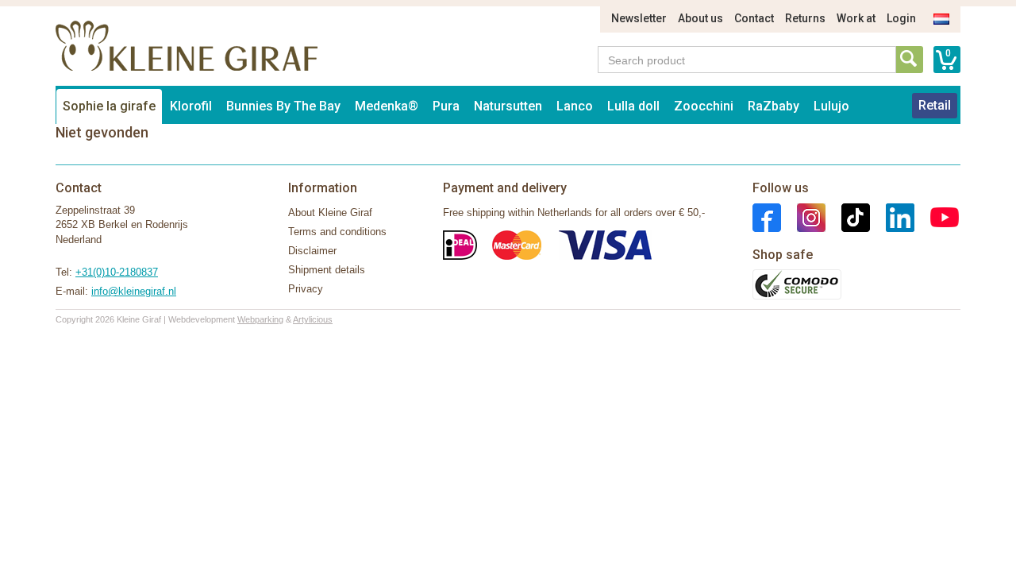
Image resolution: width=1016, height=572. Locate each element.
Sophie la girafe (109, 106)
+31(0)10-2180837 (116, 272)
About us (700, 18)
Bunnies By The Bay (283, 106)
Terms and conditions (337, 232)
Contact (754, 18)
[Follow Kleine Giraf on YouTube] (936, 216)
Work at (856, 18)
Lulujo (831, 106)
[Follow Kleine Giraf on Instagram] (803, 216)
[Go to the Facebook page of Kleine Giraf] (766, 216)
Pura (446, 106)
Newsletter (639, 18)
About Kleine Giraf (330, 212)
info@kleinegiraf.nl (133, 291)
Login (901, 18)
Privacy (305, 289)
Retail (934, 105)
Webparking (260, 319)
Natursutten (508, 106)
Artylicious (313, 319)
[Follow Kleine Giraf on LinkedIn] (892, 216)
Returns (805, 18)
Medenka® (386, 106)
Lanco (574, 106)
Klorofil (191, 106)
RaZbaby (773, 106)
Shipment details (326, 270)
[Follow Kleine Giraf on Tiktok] (848, 216)
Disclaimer (312, 251)
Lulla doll (633, 106)
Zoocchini (703, 106)
